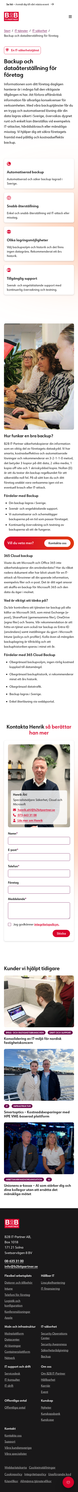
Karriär (45, 1385)
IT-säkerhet (49, 1326)
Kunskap (47, 1400)
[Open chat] (68, 1482)
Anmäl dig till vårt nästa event (27, 4)
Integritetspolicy (35, 1474)
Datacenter (12, 1339)
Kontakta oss (57, 543)
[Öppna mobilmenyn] (70, 16)
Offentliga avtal (16, 1400)
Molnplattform (14, 1333)
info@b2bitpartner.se (21, 1266)
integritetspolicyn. (46, 924)
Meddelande (17, 899)
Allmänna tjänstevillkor (36, 1481)
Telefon (13, 866)
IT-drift (9, 1385)
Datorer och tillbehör (18, 1282)
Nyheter (46, 1407)
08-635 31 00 (14, 1261)
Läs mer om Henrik (30, 820)
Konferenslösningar (17, 1311)
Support (10, 1441)
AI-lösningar (13, 1345)
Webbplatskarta (16, 1467)
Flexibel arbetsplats (18, 1275)
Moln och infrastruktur (20, 1326)
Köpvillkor (11, 1481)
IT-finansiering (50, 1288)
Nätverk (10, 1358)
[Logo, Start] (11, 16)
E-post (13, 850)
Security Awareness (54, 1344)
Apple (9, 1317)
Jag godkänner (36, 924)
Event (44, 1392)
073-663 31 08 (27, 815)
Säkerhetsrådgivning (54, 1350)
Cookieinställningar (42, 1467)
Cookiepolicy (13, 1474)
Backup (46, 1356)
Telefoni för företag (17, 1295)
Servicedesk (12, 1373)
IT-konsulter (12, 1379)
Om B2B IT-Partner (53, 1373)
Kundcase (47, 1419)
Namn (13, 833)
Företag (13, 883)
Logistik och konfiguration (13, 1303)
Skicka (61, 933)
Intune (9, 1288)
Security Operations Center (54, 1336)
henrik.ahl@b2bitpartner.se (36, 810)
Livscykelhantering (53, 1282)
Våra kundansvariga (18, 1447)
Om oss (46, 1366)
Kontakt (10, 1428)
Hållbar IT (47, 1275)
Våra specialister (16, 1453)
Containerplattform (17, 1351)
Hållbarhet (48, 1379)
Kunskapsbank (50, 1413)
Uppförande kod (59, 1474)
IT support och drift (18, 1366)
